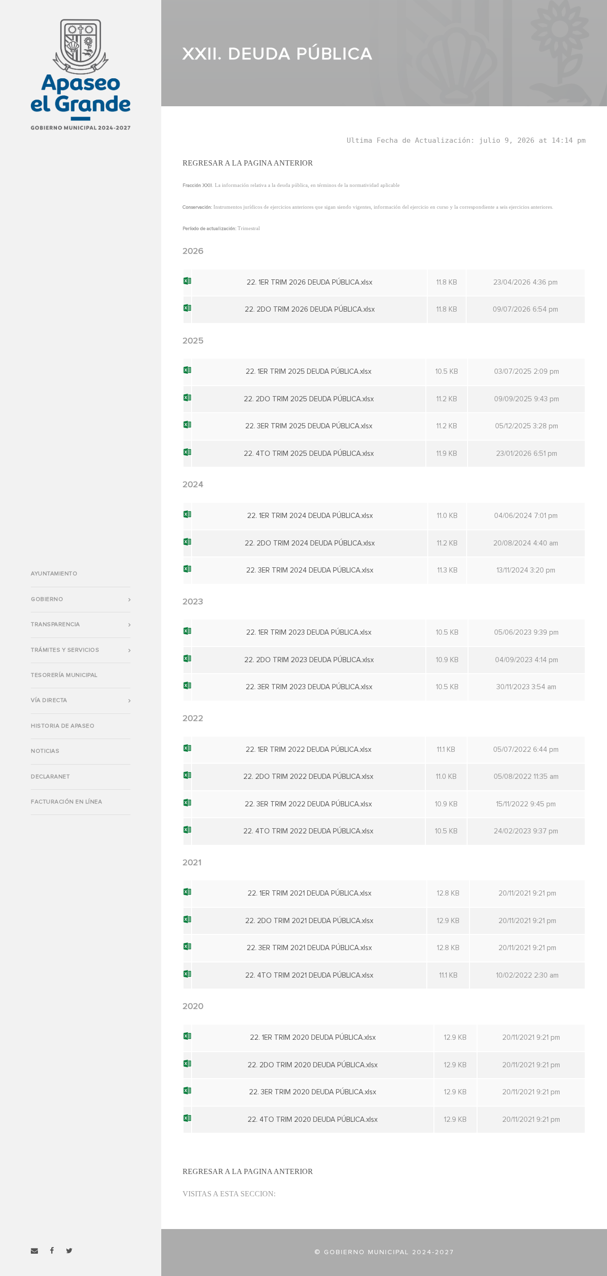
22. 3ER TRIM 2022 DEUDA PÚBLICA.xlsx (308, 804)
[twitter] (69, 1251)
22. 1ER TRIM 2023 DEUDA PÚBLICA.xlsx (308, 632)
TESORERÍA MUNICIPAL (64, 675)
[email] (34, 1251)
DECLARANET (50, 777)
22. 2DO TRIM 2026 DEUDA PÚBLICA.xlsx (310, 309)
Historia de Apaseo (62, 726)
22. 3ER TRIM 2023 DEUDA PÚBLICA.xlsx (309, 687)
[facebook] (52, 1251)
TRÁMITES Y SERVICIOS (65, 650)
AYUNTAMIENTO (54, 574)
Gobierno (47, 599)
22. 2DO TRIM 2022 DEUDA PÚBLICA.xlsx (308, 776)
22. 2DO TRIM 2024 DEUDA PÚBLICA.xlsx (310, 543)
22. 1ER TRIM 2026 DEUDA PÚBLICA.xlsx (309, 282)
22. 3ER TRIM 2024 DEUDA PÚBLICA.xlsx (309, 570)
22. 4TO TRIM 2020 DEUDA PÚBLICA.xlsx (312, 1119)
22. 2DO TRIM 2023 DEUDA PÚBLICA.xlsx (309, 660)
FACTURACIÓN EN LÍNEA (66, 802)
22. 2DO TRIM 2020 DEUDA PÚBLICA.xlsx (312, 1065)
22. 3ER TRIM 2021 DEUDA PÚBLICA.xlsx (309, 948)
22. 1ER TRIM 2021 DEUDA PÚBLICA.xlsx (309, 893)
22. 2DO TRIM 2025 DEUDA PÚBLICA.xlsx (309, 399)
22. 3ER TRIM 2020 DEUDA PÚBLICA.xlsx (312, 1092)
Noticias (45, 751)
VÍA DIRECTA (49, 700)
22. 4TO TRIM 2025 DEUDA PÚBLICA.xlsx (309, 453)
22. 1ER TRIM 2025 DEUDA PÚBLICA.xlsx (308, 371)
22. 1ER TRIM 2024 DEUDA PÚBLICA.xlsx (310, 515)
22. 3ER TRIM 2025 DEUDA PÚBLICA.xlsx (308, 426)
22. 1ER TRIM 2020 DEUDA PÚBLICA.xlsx (313, 1037)
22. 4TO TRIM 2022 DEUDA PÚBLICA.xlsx (308, 831)
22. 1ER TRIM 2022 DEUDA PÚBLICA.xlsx (308, 749)
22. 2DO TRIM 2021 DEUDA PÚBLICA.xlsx (309, 921)
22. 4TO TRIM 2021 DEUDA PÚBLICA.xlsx (309, 975)
